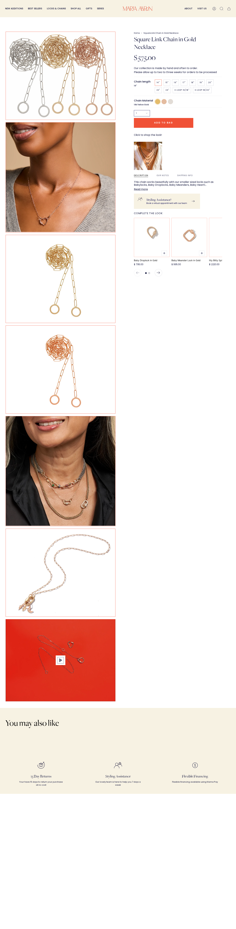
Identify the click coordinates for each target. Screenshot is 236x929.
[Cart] (229, 8)
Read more (141, 189)
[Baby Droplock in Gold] (151, 237)
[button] (56, 8)
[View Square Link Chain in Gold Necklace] (60, 660)
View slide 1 (146, 273)
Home (137, 33)
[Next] (158, 272)
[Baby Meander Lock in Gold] (189, 237)
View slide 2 (149, 273)
